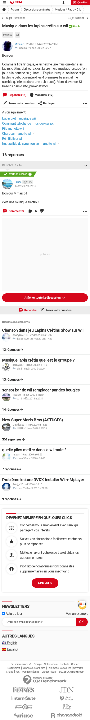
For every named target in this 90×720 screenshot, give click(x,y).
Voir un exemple (77, 614)
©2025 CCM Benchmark (71, 671)
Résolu (76, 26)
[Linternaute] (23, 698)
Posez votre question (21, 103)
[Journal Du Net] (66, 690)
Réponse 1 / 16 (12, 165)
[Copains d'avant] (23, 706)
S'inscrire (45, 582)
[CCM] (16, 2)
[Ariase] (23, 715)
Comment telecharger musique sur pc (28, 123)
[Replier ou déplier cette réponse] (85, 165)
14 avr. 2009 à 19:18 (25, 186)
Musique (7, 34)
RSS (17, 671)
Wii (17, 34)
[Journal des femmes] (23, 690)
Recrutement (13, 668)
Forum (15, 9)
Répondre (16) (17, 95)
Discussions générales (37, 9)
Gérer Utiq (78, 668)
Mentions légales (30, 671)
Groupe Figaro (49, 671)
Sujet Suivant (76, 18)
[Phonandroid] (66, 715)
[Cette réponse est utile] (29, 211)
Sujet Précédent (15, 18)
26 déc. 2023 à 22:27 (39, 47)
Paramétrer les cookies (59, 668)
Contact (75, 664)
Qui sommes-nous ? (21, 664)
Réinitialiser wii (12, 139)
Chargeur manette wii (16, 134)
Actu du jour (13, 614)
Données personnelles (33, 668)
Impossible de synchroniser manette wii (29, 144)
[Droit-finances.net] (66, 698)
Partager (49, 103)
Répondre (30, 310)
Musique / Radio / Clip (68, 9)
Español (10, 649)
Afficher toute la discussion (42, 297)
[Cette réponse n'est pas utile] (42, 211)
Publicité (64, 664)
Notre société (51, 664)
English (9, 643)
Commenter (16, 211)
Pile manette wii (13, 128)
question (82, 2)
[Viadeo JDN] (66, 706)
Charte (9, 671)
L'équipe (38, 664)
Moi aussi (44, 95)
